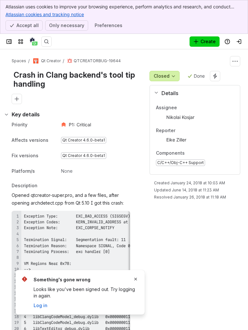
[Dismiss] (136, 279)
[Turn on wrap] (111, 218)
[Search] (46, 41)
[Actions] (235, 61)
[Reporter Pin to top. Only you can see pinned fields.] (189, 130)
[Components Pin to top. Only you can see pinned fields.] (189, 153)
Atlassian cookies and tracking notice (44, 14)
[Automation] (215, 76)
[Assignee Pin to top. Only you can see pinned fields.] (191, 107)
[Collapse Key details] (6, 114)
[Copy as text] (122, 218)
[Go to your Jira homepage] (33, 41)
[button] (192, 93)
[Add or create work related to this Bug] (17, 99)
